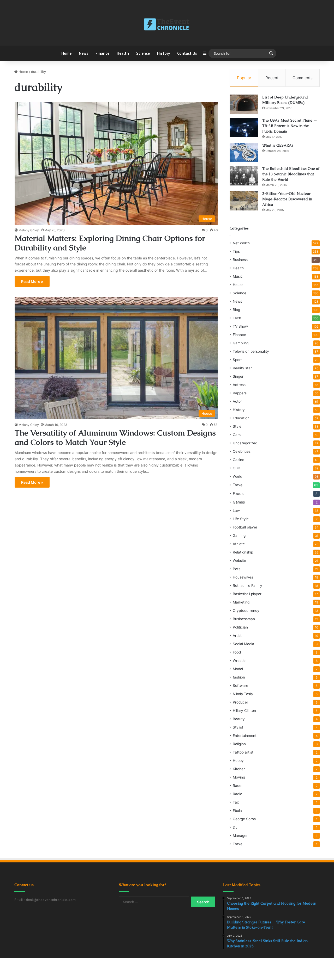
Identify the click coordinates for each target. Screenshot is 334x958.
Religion (239, 744)
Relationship (243, 552)
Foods (238, 493)
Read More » (32, 281)
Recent (271, 77)
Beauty (239, 719)
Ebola (237, 810)
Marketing (241, 602)
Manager (240, 835)
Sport (237, 360)
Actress (239, 385)
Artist (237, 635)
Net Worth (241, 243)
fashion (239, 677)
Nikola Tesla (243, 694)
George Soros (244, 819)
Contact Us (187, 53)
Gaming (239, 535)
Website (239, 560)
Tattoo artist (243, 752)
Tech (237, 318)
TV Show (240, 326)
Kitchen (239, 769)
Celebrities (241, 451)
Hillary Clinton (244, 710)
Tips (236, 251)
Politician (240, 627)
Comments (303, 77)
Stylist (238, 727)
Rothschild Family (247, 585)
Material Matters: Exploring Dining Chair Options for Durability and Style (110, 243)
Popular (244, 77)
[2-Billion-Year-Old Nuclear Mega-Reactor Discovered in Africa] (244, 200)
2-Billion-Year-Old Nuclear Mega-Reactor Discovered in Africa (287, 199)
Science (143, 53)
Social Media (243, 644)
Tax (236, 802)
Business (240, 260)
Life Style (241, 519)
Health (123, 53)
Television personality (251, 351)
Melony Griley (29, 230)
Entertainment (245, 735)
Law (236, 510)
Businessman (244, 619)
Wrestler (240, 660)
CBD (236, 468)
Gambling (240, 343)
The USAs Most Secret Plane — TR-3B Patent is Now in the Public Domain (289, 126)
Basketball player (247, 594)
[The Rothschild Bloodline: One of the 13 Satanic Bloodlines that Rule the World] (244, 175)
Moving (239, 777)
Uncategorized (245, 443)
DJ (235, 827)
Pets (236, 569)
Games (239, 502)
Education (241, 418)
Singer (238, 376)
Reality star (242, 368)
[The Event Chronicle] (167, 25)
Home (66, 53)
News (83, 53)
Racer (238, 785)
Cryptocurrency (246, 610)
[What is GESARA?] (244, 152)
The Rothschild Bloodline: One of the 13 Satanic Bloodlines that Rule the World (290, 174)
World (237, 476)
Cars (237, 435)
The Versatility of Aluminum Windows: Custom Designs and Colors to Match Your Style (115, 437)
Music (238, 276)
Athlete (239, 544)
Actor (237, 401)
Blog (236, 310)
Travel (238, 485)
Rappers (240, 393)
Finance (102, 53)
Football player (245, 527)
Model (238, 669)
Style (237, 426)
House (238, 285)
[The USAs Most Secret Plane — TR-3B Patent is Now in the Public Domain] (244, 127)
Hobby (238, 760)
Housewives (243, 577)
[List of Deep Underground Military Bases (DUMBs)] (244, 104)
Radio (237, 794)
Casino (238, 460)
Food (237, 652)
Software (240, 685)
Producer (240, 702)
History (163, 53)
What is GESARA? (277, 145)
